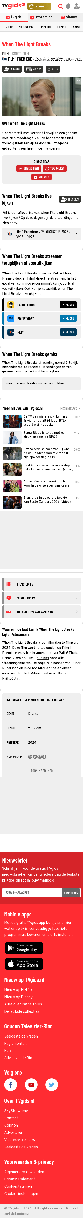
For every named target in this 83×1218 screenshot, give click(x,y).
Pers (8, 1050)
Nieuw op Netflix (18, 990)
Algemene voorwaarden (24, 1172)
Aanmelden (71, 893)
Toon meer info (42, 770)
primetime (46, 27)
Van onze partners (19, 1140)
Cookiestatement (19, 1186)
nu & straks (26, 27)
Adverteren (13, 1132)
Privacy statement (19, 1179)
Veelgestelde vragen (21, 1036)
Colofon (11, 1125)
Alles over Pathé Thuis (23, 1004)
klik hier (43, 658)
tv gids (8, 27)
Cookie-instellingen (21, 1194)
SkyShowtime (16, 1111)
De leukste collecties (21, 1011)
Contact (11, 1118)
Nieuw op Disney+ (19, 997)
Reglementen (15, 1043)
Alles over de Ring (19, 1058)
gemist (61, 27)
